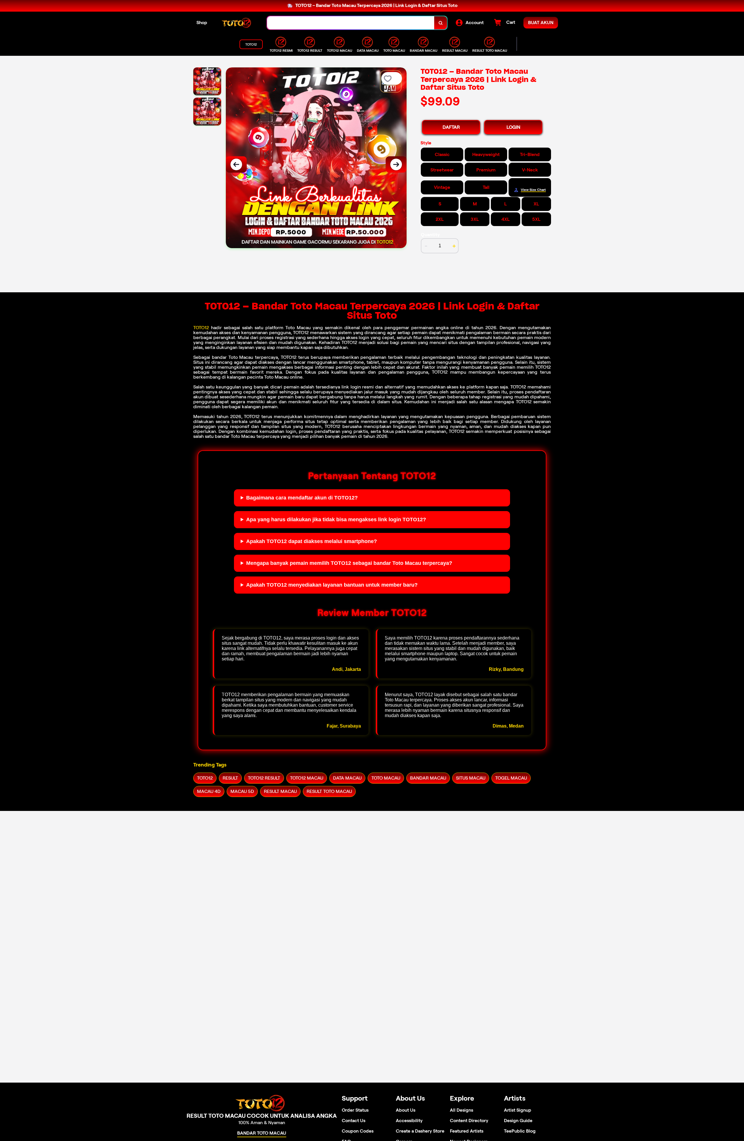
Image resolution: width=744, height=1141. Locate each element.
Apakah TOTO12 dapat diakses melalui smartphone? (311, 541)
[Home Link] (237, 22)
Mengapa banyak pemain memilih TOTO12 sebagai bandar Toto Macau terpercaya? (349, 563)
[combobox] (350, 22)
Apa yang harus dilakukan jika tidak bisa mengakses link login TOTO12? (336, 519)
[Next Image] (396, 164)
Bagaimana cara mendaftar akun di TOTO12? (302, 498)
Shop (201, 22)
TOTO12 (201, 327)
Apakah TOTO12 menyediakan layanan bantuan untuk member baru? (332, 585)
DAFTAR (451, 127)
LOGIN (513, 127)
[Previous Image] (236, 164)
